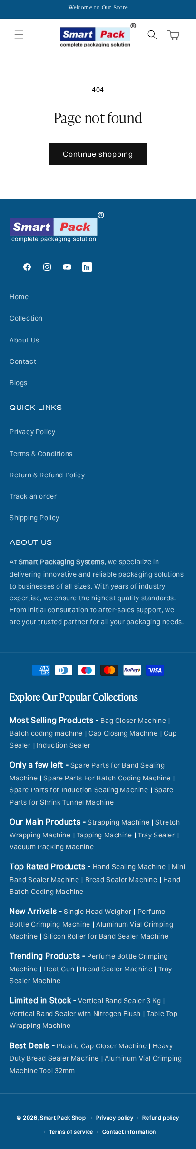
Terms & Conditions (41, 453)
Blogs (19, 383)
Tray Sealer (156, 835)
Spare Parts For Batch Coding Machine (107, 778)
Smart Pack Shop (63, 1117)
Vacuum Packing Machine (52, 847)
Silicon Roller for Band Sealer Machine (105, 936)
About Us (24, 340)
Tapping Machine (104, 835)
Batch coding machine (46, 733)
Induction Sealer (64, 745)
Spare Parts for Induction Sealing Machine (79, 790)
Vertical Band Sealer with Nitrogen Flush (75, 1013)
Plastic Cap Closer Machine (102, 1046)
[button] (19, 34)
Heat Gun (58, 969)
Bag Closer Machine (133, 720)
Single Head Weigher (97, 911)
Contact (23, 361)
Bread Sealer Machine (121, 879)
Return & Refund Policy (47, 475)
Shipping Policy (34, 517)
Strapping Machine (118, 822)
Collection (26, 318)
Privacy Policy (32, 431)
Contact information (129, 1132)
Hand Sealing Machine (129, 867)
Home (19, 297)
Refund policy (160, 1117)
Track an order (33, 496)
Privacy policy (115, 1117)
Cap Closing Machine (122, 733)
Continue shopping (98, 154)
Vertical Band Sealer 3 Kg (119, 1001)
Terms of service (71, 1132)
